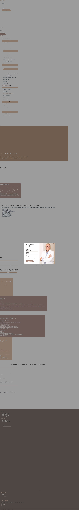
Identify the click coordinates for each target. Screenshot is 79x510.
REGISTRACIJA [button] (29, 261)
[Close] (54, 244)
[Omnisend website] (39, 265)
